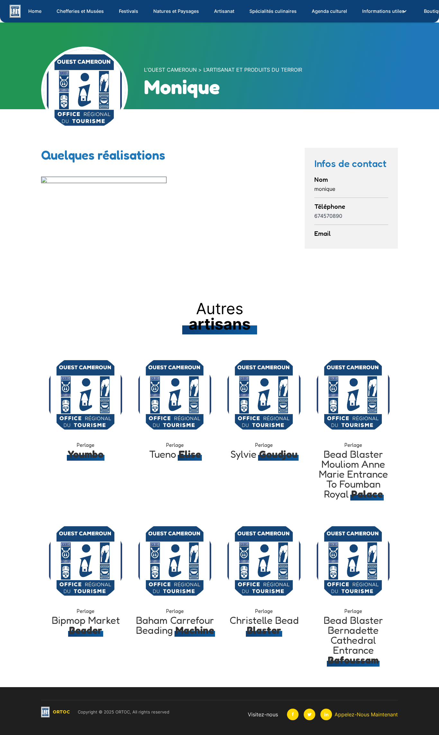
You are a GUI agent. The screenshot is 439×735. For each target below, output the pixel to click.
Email (322, 233)
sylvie (264, 454)
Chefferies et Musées (80, 11)
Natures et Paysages (176, 11)
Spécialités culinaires (273, 11)
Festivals (128, 11)
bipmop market (86, 625)
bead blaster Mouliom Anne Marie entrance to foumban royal (353, 474)
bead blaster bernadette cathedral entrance (353, 640)
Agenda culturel (329, 11)
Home (34, 11)
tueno (175, 454)
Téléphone (329, 206)
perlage (85, 445)
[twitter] (309, 714)
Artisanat (224, 11)
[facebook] (293, 714)
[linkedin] (326, 714)
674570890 (328, 216)
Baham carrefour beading (175, 625)
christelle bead (264, 625)
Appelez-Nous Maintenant (366, 714)
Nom (321, 179)
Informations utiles (383, 11)
